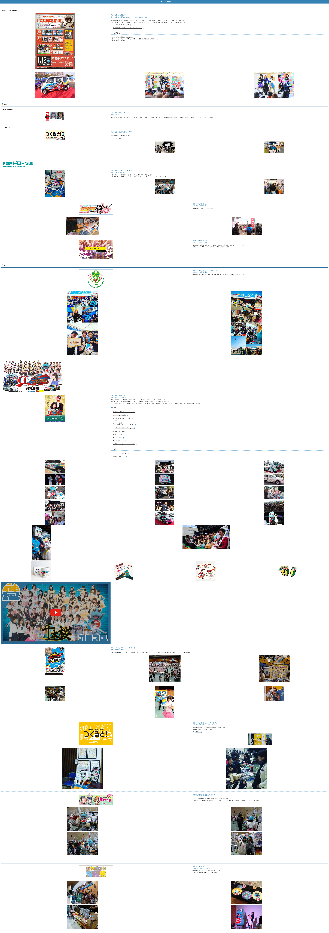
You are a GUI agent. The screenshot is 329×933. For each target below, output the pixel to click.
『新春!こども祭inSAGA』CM (121, 25)
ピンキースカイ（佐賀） (119, 415)
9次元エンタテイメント (119, 456)
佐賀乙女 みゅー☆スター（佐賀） (122, 418)
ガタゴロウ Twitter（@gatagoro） (124, 428)
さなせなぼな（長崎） (119, 431)
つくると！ (198, 732)
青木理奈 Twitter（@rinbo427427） (125, 424)
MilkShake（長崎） (118, 434)
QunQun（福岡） (118, 437)
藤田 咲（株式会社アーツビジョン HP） (124, 412)
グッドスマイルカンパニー (120, 453)
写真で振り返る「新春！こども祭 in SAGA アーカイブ (127, 28)
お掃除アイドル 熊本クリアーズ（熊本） (124, 444)
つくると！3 (116, 138)
